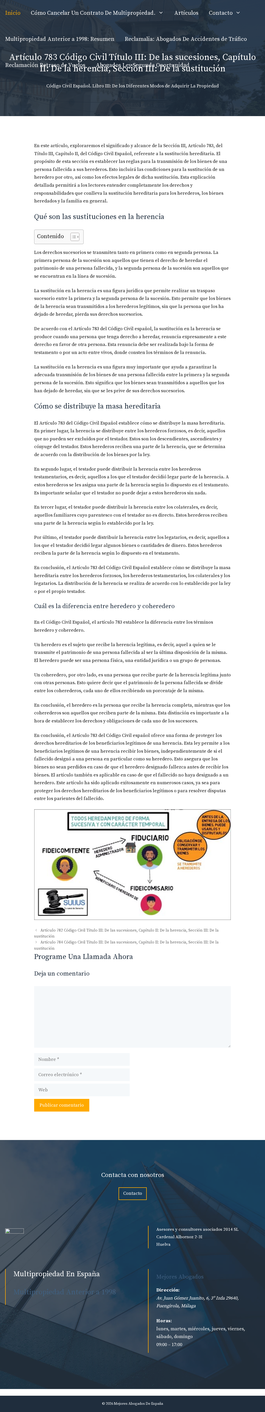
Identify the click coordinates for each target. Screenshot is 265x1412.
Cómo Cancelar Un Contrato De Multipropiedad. (93, 13)
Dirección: (168, 1290)
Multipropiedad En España (56, 1274)
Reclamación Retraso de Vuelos (45, 65)
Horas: (164, 1321)
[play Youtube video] (132, 864)
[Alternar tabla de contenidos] (72, 236)
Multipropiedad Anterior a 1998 (64, 1292)
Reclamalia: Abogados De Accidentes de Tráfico (186, 39)
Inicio (12, 13)
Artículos (186, 13)
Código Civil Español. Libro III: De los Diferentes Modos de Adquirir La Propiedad (132, 86)
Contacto (221, 13)
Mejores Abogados (180, 1276)
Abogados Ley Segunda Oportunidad (143, 65)
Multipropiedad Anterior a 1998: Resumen (59, 39)
